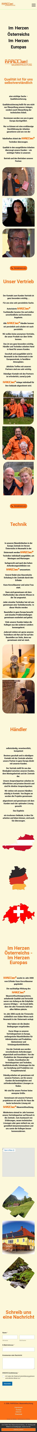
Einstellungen (18, 1429)
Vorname (5, 1340)
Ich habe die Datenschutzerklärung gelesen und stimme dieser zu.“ (20, 1377)
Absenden (7, 1384)
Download (18, 1414)
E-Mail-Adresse (8, 1345)
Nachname (22, 1340)
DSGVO (18, 1412)
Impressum (18, 1407)
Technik (18, 524)
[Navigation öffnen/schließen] (33, 5)
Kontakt (18, 1410)
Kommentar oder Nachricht (12, 1355)
